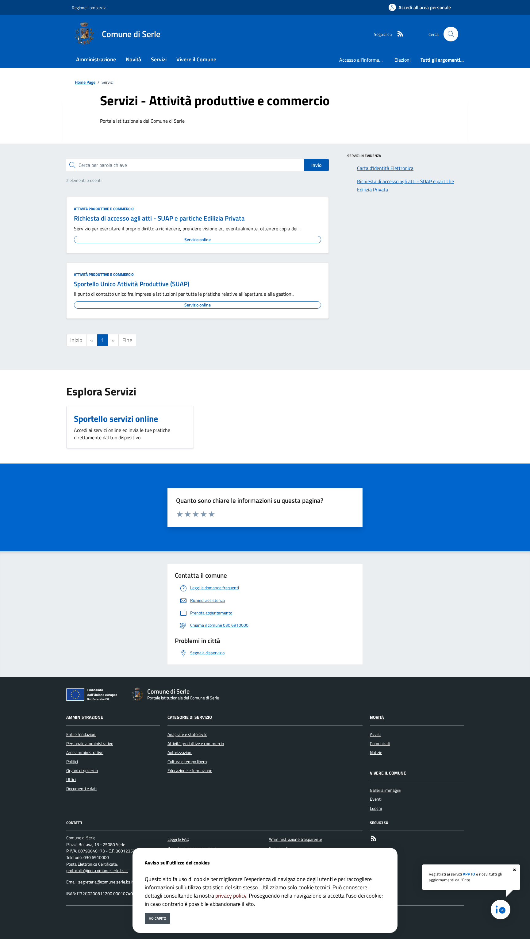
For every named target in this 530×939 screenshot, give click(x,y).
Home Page (85, 82)
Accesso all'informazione (364, 59)
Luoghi (376, 808)
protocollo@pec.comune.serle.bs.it (97, 870)
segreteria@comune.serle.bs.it (106, 882)
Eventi (376, 799)
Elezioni (402, 59)
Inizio (76, 340)
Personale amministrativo (89, 743)
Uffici (71, 779)
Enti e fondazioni (81, 734)
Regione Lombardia (89, 7)
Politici (72, 761)
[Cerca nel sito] (451, 34)
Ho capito (157, 918)
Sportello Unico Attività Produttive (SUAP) (131, 284)
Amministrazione (84, 717)
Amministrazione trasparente (295, 839)
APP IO (469, 874)
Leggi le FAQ (178, 839)
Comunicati (380, 743)
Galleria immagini (385, 790)
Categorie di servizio (189, 717)
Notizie (376, 752)
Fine (127, 340)
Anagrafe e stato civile (187, 734)
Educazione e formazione (189, 770)
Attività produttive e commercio (104, 209)
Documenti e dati (81, 788)
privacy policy (230, 895)
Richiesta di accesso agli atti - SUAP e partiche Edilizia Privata (159, 218)
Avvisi (375, 734)
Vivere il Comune (388, 773)
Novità (377, 717)
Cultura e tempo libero (187, 761)
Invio (316, 165)
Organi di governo (82, 770)
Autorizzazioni (179, 752)
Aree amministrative (84, 752)
